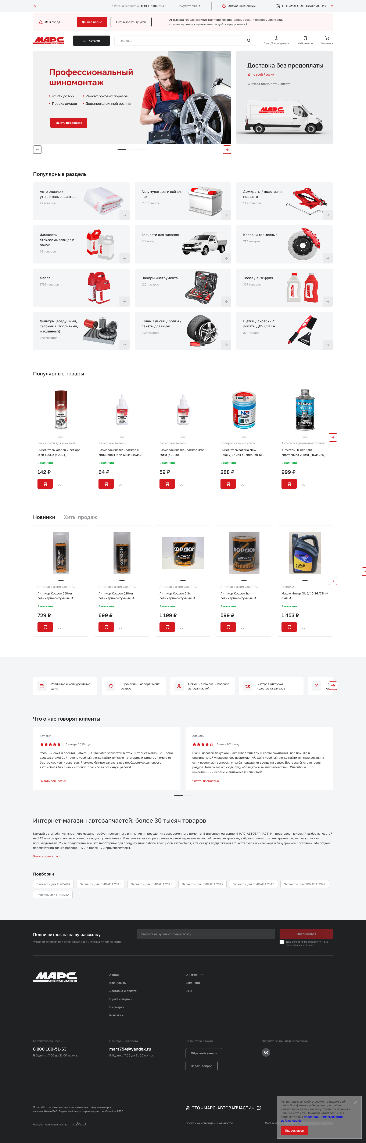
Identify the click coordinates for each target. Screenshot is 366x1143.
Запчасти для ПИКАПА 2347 (202, 884)
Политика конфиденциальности (209, 1123)
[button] (333, 685)
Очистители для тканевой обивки (56, 443)
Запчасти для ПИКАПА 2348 (253, 884)
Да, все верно (92, 22)
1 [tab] (122, 149)
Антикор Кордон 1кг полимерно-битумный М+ (239, 595)
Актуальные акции (242, 6)
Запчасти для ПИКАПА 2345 (100, 884)
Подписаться (306, 934)
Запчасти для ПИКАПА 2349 (304, 884)
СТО (189, 991)
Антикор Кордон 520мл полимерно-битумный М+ (117, 595)
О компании (194, 974)
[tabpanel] (132, 97)
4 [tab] (134, 149)
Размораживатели (111, 443)
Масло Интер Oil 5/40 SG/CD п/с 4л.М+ (304, 595)
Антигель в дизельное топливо (303, 443)
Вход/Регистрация (276, 43)
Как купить (117, 982)
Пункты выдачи (120, 999)
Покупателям (187, 6)
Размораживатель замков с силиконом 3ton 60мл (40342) (120, 452)
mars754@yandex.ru (130, 1048)
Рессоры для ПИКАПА (53, 894)
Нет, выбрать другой (131, 22)
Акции (114, 974)
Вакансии (193, 982)
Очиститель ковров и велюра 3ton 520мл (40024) (58, 452)
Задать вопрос (201, 1066)
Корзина (327, 43)
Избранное (305, 43)
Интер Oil (288, 586)
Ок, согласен (294, 1130)
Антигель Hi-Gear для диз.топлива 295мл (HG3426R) (303, 452)
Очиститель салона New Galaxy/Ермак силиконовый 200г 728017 (241, 452)
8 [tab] (146, 149)
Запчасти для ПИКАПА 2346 (151, 884)
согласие (298, 941)
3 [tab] (131, 149)
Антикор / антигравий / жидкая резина (55, 587)
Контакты (116, 1015)
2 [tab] (128, 149)
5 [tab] (137, 149)
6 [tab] (140, 149)
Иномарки (117, 1007)
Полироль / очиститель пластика (237, 443)
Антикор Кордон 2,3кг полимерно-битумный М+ (178, 595)
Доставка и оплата (123, 991)
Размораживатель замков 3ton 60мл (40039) (182, 452)
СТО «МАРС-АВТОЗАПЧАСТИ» (304, 6)
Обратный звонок (204, 1053)
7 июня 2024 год (228, 744)
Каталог (94, 40)
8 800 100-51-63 (154, 6)
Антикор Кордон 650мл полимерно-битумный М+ (56, 595)
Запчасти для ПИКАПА (53, 884)
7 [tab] (143, 149)
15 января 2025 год (77, 744)
